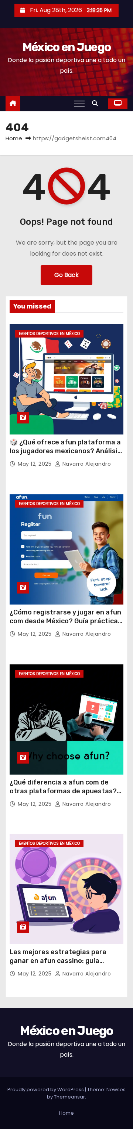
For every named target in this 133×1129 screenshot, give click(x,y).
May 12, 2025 (35, 464)
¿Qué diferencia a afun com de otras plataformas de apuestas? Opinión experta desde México (63, 791)
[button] (96, 103)
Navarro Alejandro (86, 464)
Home (14, 138)
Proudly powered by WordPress (46, 1089)
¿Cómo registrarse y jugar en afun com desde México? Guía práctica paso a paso (65, 621)
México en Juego (67, 47)
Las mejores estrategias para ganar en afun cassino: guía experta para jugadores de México (65, 961)
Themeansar (69, 1096)
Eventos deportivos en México (49, 333)
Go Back (66, 275)
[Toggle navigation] (79, 103)
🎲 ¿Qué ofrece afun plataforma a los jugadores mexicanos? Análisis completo (65, 451)
